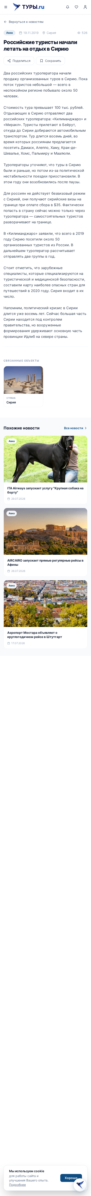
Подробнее (17, 1185)
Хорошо (71, 1178)
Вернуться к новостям (26, 22)
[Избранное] (76, 7)
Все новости (73, 428)
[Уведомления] (68, 7)
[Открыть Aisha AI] (80, 1184)
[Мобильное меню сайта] (6, 7)
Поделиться (21, 61)
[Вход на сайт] (85, 7)
